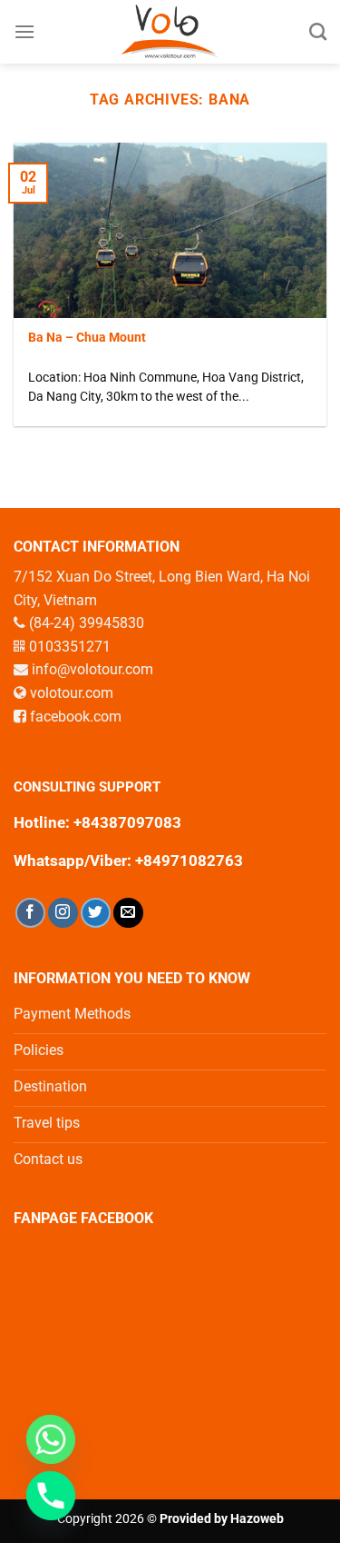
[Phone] (50, 1495)
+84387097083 (127, 822)
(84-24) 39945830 (86, 623)
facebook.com (75, 716)
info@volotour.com (92, 669)
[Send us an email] (128, 913)
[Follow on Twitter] (96, 913)
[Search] (317, 31)
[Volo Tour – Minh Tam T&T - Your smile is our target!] (170, 32)
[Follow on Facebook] (30, 913)
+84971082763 (187, 860)
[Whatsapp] (50, 1439)
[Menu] (24, 31)
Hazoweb (257, 1519)
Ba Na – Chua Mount (87, 337)
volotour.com (71, 693)
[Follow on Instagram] (63, 913)
